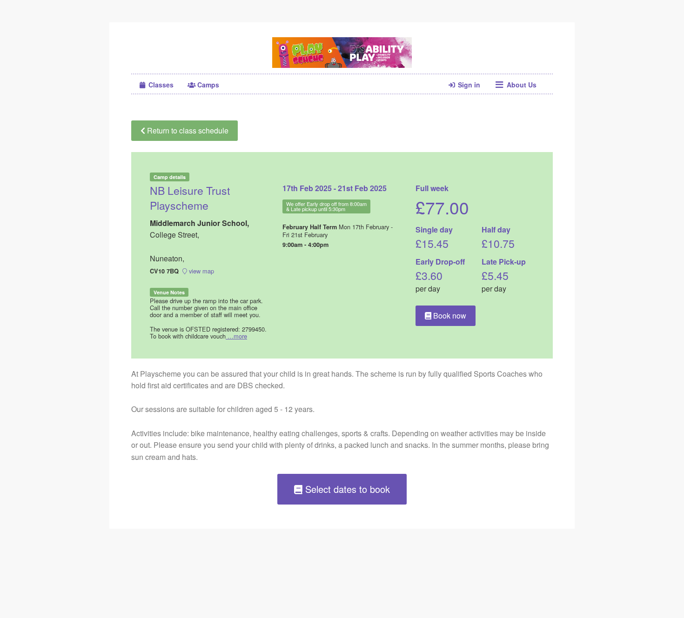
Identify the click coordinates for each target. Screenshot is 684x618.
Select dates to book (346, 489)
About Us (520, 84)
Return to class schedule (186, 130)
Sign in (468, 84)
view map (200, 270)
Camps (207, 84)
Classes (160, 84)
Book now (448, 315)
